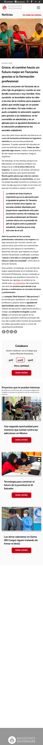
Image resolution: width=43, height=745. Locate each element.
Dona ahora (21, 373)
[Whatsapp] (11, 331)
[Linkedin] (7, 331)
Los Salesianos (19, 283)
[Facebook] (3, 331)
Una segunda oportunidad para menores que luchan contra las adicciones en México (21, 430)
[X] (15, 331)
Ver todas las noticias (32, 15)
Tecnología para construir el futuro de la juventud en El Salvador (19, 485)
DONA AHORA (21, 440)
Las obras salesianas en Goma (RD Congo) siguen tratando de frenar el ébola (21, 540)
